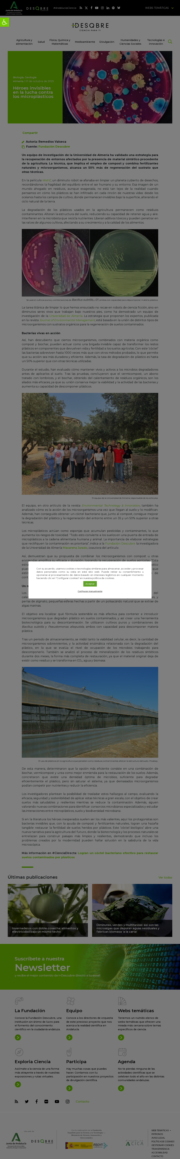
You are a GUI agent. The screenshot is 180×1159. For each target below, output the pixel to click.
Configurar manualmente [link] (90, 591)
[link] (4, 22)
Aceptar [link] (90, 583)
